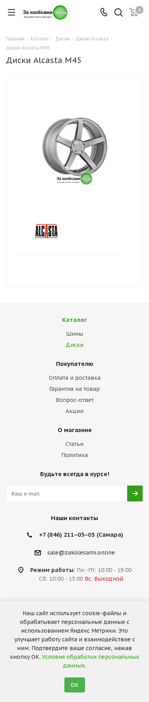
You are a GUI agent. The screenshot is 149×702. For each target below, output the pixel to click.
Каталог (74, 319)
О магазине (75, 430)
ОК (75, 685)
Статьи (74, 444)
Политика (74, 455)
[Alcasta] (68, 231)
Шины (74, 333)
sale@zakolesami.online (81, 552)
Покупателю (74, 363)
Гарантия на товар (74, 388)
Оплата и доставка (75, 377)
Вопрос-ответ (75, 400)
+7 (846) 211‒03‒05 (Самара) (81, 534)
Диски (74, 344)
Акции (74, 411)
